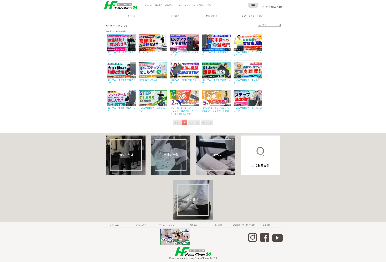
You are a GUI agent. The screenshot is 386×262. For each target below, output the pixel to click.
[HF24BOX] (175, 245)
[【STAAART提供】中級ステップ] (184, 78)
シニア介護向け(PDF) (202, 5)
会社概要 (218, 225)
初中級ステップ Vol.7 (149, 80)
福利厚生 (169, 5)
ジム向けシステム (183, 5)
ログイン (264, 7)
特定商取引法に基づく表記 (244, 225)
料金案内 (158, 5)
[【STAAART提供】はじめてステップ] (184, 50)
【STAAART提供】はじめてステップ (184, 53)
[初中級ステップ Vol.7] (153, 78)
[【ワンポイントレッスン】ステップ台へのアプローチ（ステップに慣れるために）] (184, 106)
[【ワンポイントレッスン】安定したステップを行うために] (216, 106)
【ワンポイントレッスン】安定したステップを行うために (215, 109)
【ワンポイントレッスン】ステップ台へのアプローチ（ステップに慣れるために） (184, 111)
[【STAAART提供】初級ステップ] (216, 50)
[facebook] (264, 241)
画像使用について (270, 225)
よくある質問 (141, 225)
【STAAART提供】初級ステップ (216, 53)
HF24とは (148, 5)
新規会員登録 (276, 7)
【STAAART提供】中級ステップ (184, 81)
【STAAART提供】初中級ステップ (121, 53)
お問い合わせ (115, 225)
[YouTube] (277, 241)
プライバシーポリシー (167, 225)
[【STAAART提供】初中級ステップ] (121, 50)
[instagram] (252, 241)
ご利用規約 (192, 225)
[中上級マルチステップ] (153, 50)
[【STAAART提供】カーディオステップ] (248, 50)
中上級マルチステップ (149, 52)
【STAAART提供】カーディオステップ (248, 53)
